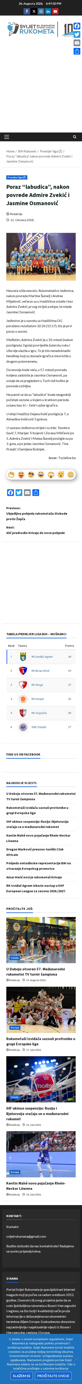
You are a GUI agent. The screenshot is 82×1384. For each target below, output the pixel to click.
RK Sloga (37, 684)
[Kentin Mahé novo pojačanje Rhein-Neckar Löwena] (41, 1154)
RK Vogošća (39, 713)
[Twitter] (77, 34)
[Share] (77, 51)
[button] (6, 136)
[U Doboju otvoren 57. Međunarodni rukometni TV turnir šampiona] (41, 940)
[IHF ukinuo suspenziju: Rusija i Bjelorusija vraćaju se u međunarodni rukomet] (41, 1079)
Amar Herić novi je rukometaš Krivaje (34, 877)
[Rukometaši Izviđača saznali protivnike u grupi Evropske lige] (41, 1010)
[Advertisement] (41, 86)
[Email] (77, 43)
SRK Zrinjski (39, 727)
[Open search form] (74, 137)
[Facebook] (77, 26)
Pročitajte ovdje (53, 1376)
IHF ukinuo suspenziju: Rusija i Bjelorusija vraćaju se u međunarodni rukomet (37, 1113)
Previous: (36, 513)
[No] (77, 1359)
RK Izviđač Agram (42, 656)
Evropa (15, 1027)
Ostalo (15, 957)
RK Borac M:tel (40, 670)
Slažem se (21, 1376)
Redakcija (16, 214)
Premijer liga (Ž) (17, 177)
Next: (35, 530)
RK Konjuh (38, 699)
